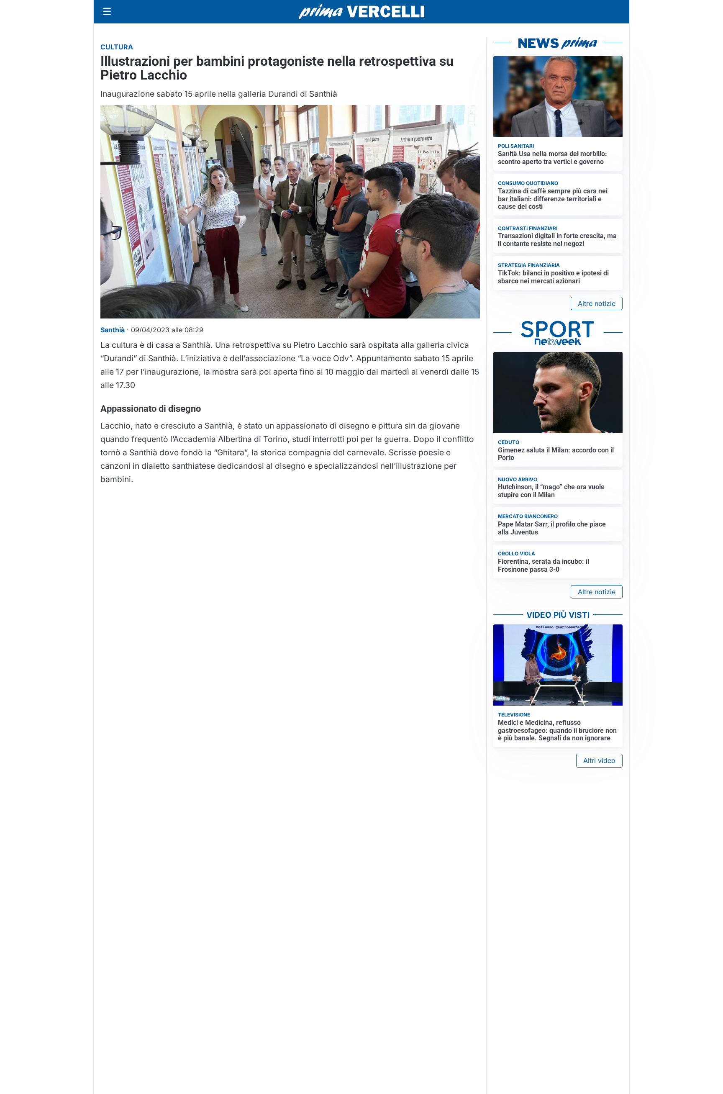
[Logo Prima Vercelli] (361, 11)
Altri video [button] (599, 760)
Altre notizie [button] (596, 303)
